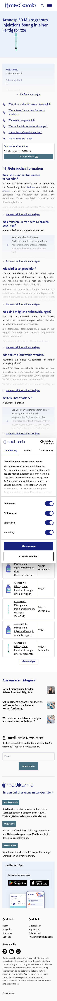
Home (5, 926)
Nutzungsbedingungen (41, 937)
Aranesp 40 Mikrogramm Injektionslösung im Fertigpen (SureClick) (24, 609)
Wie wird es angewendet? (22, 120)
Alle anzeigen (29, 661)
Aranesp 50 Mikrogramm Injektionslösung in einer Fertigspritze (24, 648)
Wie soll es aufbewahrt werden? (25, 133)
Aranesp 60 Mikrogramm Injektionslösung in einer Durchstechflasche (24, 568)
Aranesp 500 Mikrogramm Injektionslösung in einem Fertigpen (24, 629)
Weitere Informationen (20, 139)
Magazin (6, 929)
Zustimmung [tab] (10, 450)
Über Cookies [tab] (46, 450)
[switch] (49, 513)
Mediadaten (35, 926)
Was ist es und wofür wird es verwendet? (30, 104)
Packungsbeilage (26, 156)
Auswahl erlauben (28, 556)
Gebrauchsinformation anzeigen (23, 214)
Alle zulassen (28, 546)
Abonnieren (28, 766)
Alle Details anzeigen (30, 94)
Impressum (34, 929)
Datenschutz (35, 933)
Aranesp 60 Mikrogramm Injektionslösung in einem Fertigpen (24, 588)
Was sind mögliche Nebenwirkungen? (28, 126)
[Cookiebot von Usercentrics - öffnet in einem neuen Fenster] (41, 442)
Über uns (7, 933)
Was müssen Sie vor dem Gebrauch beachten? (27, 112)
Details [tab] (28, 450)
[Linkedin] (11, 951)
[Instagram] (18, 951)
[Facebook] (4, 951)
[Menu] (49, 5)
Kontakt (6, 937)
